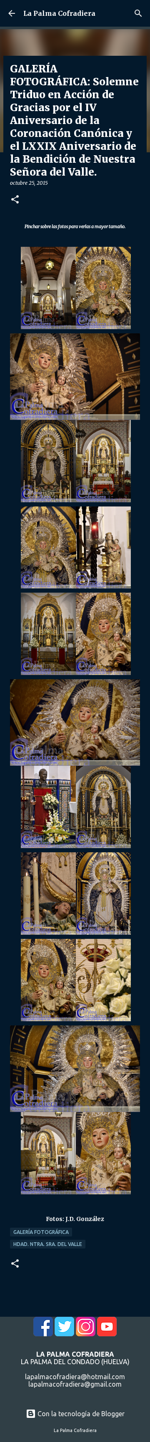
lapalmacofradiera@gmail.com (75, 1384)
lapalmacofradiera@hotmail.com (75, 1376)
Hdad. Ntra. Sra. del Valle (47, 1244)
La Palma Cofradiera (59, 13)
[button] (15, 200)
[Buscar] (138, 13)
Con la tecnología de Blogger (80, 1413)
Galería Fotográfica (41, 1232)
